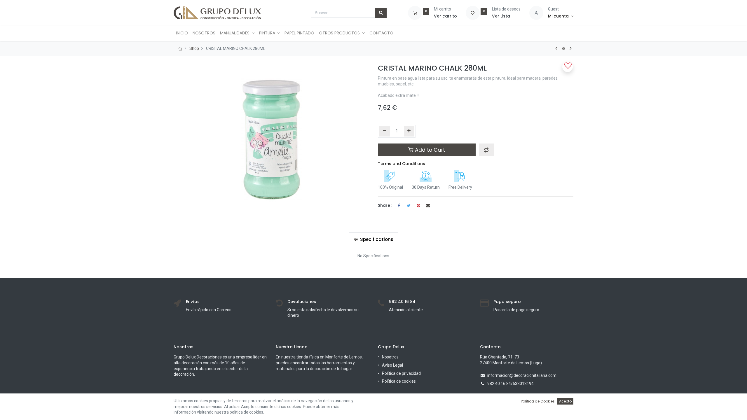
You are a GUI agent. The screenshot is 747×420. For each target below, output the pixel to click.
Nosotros (390, 357)
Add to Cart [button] (429, 149)
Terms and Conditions (401, 164)
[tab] (373, 239)
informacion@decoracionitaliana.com (521, 375)
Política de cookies (399, 381)
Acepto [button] (565, 401)
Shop (194, 48)
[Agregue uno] (409, 131)
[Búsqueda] (381, 13)
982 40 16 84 (499, 383)
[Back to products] (563, 48)
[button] (486, 150)
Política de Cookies (538, 401)
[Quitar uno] (384, 131)
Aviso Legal (392, 365)
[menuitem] (182, 33)
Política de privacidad (401, 373)
